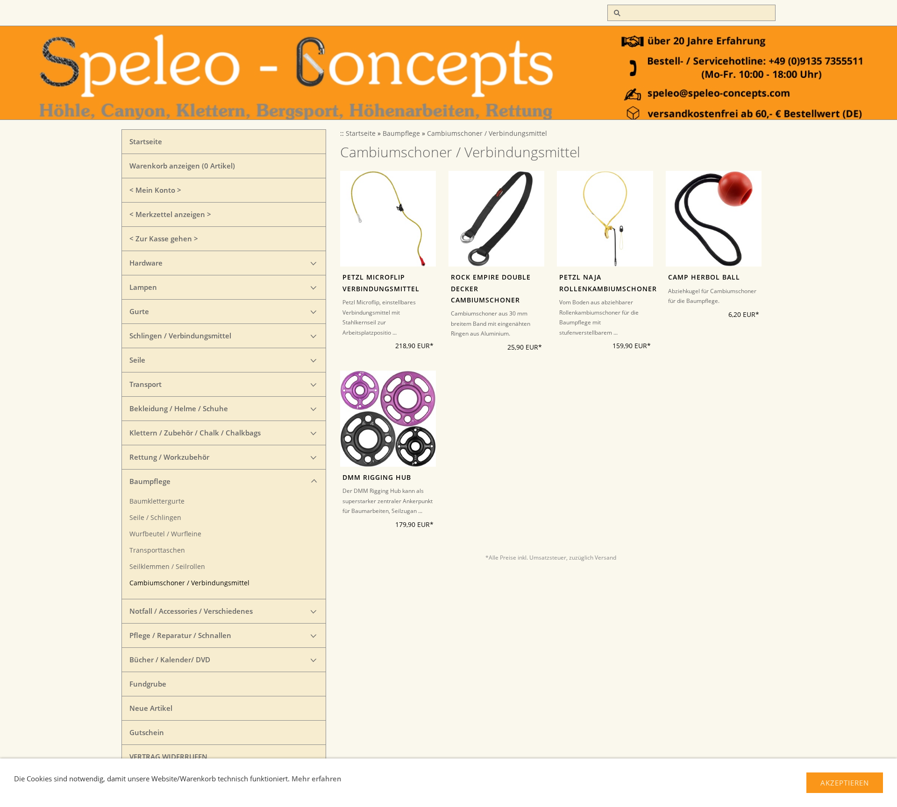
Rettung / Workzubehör (169, 457)
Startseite (145, 141)
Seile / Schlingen (155, 517)
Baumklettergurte (157, 501)
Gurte (139, 311)
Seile (137, 360)
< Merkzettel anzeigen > (170, 214)
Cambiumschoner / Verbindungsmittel (189, 583)
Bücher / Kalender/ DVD (169, 659)
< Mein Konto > (155, 190)
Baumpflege (150, 481)
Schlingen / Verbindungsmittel (180, 335)
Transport (145, 384)
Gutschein (146, 732)
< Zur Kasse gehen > (163, 238)
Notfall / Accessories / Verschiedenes (191, 611)
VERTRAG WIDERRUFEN (168, 756)
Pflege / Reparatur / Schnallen (180, 635)
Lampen (143, 287)
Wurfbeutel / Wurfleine (165, 534)
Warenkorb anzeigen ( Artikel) (182, 165)
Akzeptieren (844, 782)
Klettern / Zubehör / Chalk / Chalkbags (195, 432)
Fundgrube (147, 683)
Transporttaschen (157, 550)
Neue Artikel (150, 708)
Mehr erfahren (317, 778)
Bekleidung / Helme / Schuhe (178, 408)
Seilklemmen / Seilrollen (167, 566)
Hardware (146, 262)
